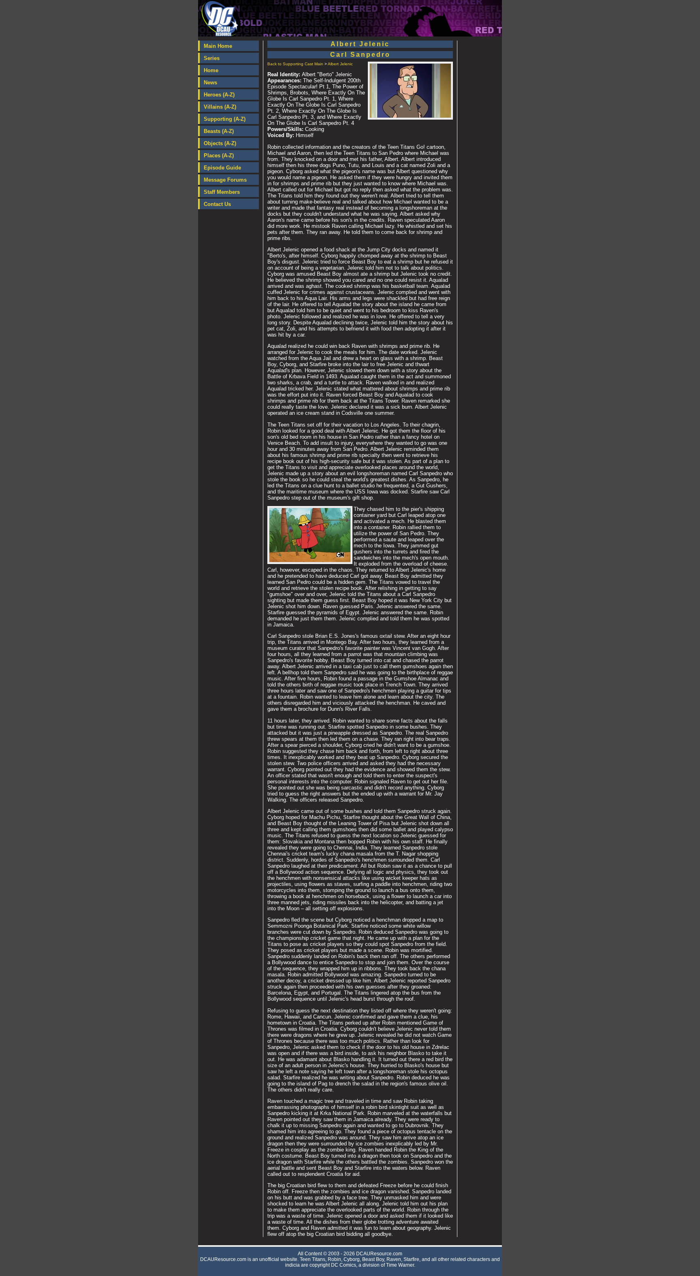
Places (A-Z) (219, 155)
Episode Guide (222, 168)
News (210, 82)
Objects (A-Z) (220, 143)
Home (211, 70)
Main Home (218, 46)
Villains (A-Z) (220, 107)
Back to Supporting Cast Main (295, 64)
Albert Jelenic (340, 64)
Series (212, 58)
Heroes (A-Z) (219, 95)
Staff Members (222, 192)
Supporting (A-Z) (224, 119)
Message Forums (225, 180)
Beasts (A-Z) (219, 131)
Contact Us (217, 204)
